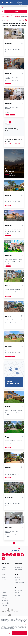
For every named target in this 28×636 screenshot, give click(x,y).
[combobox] (19, 7)
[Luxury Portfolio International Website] (16, 610)
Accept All (23, 633)
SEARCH (16, 11)
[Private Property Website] (13, 615)
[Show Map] (26, 20)
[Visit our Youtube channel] (18, 554)
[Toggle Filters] (2, 11)
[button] (11, 7)
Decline (15, 633)
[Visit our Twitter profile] (14, 554)
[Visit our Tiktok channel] (3, 558)
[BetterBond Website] (6, 610)
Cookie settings (6, 633)
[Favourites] (22, 43)
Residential (7, 16)
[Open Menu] (26, 3)
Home (2, 16)
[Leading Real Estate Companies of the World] (19, 3)
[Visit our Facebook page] (3, 554)
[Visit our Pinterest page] (22, 554)
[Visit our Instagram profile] (11, 554)
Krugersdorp (17, 16)
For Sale (12, 16)
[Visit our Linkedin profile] (7, 554)
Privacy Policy (23, 624)
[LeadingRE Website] (4, 615)
